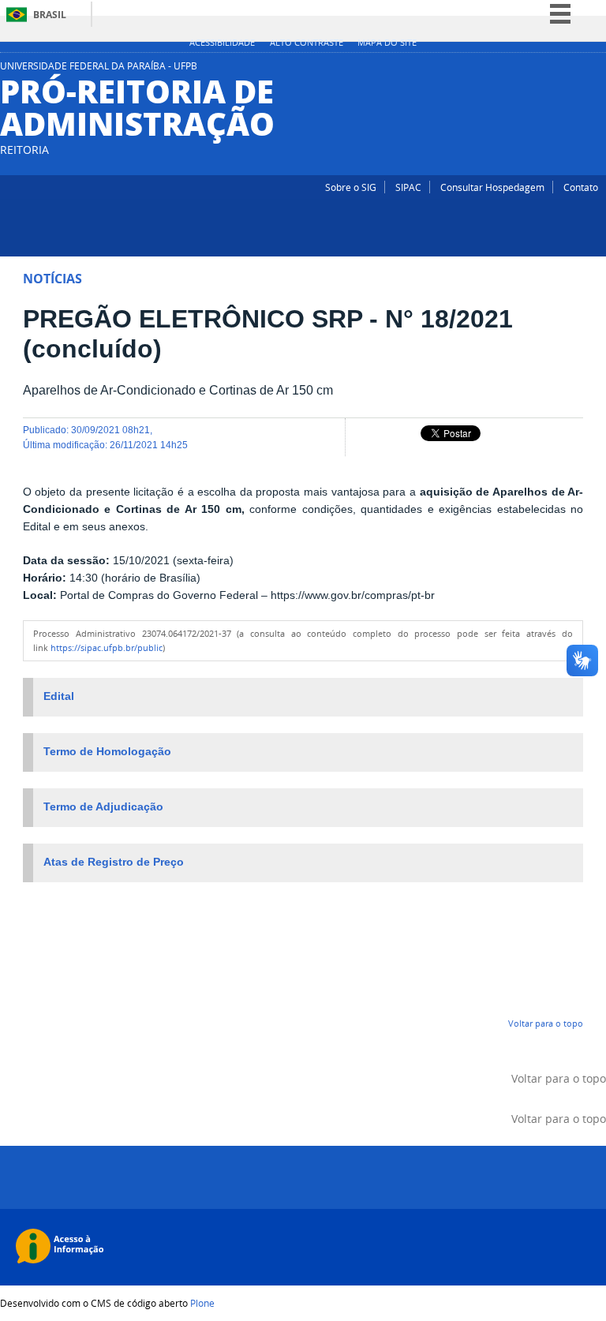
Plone (202, 1303)
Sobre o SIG (350, 187)
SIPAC (408, 187)
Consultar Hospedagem (492, 187)
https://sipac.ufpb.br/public (106, 647)
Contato (580, 187)
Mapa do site (387, 42)
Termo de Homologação (107, 752)
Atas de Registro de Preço (113, 862)
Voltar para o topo (545, 1023)
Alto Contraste (306, 42)
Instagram (578, 70)
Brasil (49, 14)
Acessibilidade (222, 42)
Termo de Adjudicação (103, 807)
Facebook (598, 70)
